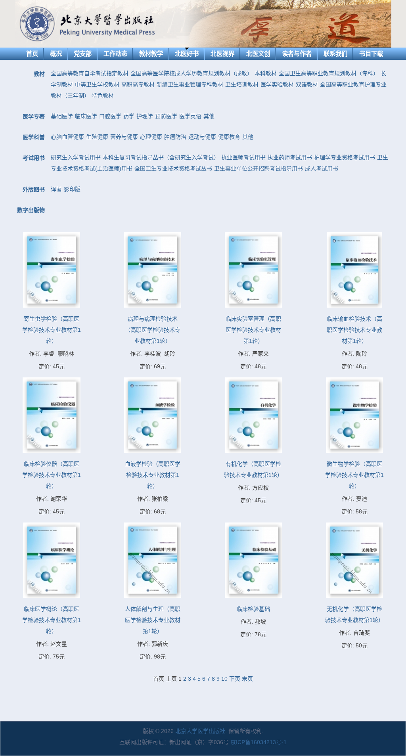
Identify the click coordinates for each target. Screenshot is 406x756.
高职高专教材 (138, 84)
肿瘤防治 (175, 137)
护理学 (144, 116)
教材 (39, 74)
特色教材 (103, 95)
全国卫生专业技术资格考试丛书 (173, 168)
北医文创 (258, 53)
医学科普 (34, 137)
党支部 (83, 53)
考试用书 (34, 158)
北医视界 (222, 53)
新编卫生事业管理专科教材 (190, 84)
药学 (128, 116)
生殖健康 (97, 137)
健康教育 (229, 137)
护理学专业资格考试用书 (344, 157)
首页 (32, 53)
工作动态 (115, 53)
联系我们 (335, 53)
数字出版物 (31, 210)
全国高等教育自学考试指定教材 (89, 73)
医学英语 (190, 116)
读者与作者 (297, 53)
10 (224, 679)
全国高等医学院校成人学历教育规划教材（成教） (191, 73)
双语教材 (307, 84)
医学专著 (34, 116)
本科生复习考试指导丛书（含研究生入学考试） (161, 157)
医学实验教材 (277, 84)
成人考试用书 (321, 168)
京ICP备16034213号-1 (258, 742)
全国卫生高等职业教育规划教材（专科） (329, 73)
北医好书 (187, 53)
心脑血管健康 (67, 137)
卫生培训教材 (242, 84)
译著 (56, 189)
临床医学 (86, 116)
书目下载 (371, 53)
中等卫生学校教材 (97, 84)
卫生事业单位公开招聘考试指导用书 (258, 168)
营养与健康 (124, 137)
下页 (234, 679)
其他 (208, 116)
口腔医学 (110, 116)
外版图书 (34, 189)
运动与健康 (202, 137)
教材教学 (151, 53)
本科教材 (266, 73)
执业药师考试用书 (290, 157)
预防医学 (166, 116)
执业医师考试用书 (243, 157)
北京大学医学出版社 (200, 731)
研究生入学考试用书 (76, 157)
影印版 (72, 189)
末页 (247, 679)
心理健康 (151, 137)
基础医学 (62, 116)
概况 (56, 53)
